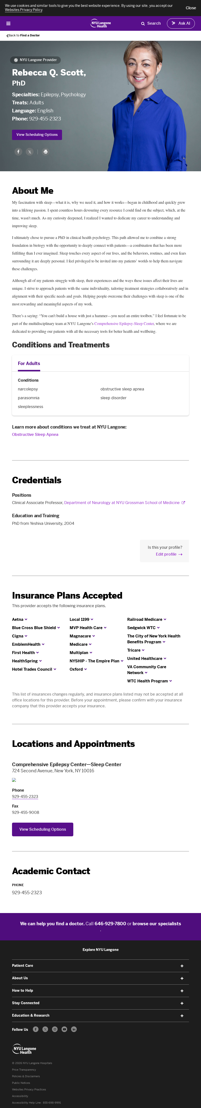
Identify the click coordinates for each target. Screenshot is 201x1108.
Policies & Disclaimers (26, 1076)
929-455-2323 (45, 119)
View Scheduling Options (37, 135)
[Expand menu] (182, 966)
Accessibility (20, 1096)
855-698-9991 (52, 1102)
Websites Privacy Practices (29, 1089)
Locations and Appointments (73, 744)
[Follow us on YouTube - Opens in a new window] (64, 1029)
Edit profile (166, 554)
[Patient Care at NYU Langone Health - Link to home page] (100, 23)
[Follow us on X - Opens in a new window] (45, 1029)
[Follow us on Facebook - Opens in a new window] (35, 1029)
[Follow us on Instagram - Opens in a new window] (55, 1029)
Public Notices (21, 1083)
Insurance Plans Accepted (67, 595)
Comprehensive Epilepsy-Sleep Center (124, 323)
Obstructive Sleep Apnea (35, 434)
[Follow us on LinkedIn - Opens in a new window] (74, 1029)
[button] (191, 8)
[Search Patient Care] (142, 23)
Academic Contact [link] (51, 871)
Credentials (36, 480)
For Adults (29, 363)
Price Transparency (24, 1069)
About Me (32, 190)
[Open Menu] (8, 23)
